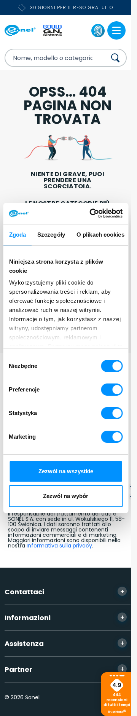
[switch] (112, 389)
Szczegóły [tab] (51, 234)
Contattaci (65, 592)
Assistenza (65, 643)
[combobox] (48, 58)
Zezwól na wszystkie (65, 471)
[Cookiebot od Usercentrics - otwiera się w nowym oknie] (92, 213)
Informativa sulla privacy (59, 545)
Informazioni (65, 617)
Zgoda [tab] (17, 234)
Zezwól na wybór (65, 496)
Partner (65, 669)
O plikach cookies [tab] (100, 234)
